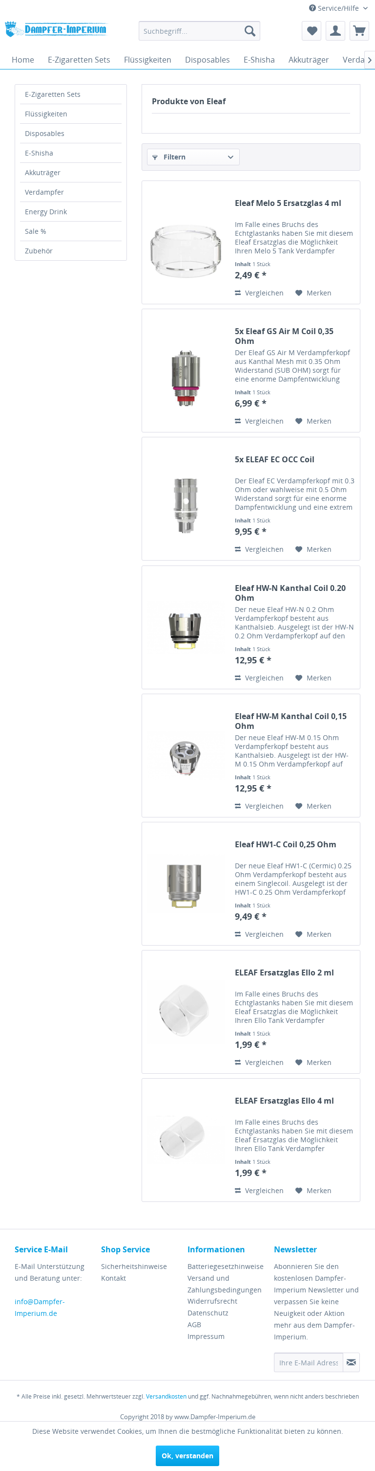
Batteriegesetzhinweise (226, 1266)
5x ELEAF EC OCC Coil (274, 459)
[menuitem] (200, 31)
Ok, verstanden (187, 1455)
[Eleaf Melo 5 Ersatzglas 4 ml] (186, 242)
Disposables (44, 133)
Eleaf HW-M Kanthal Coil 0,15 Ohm (291, 721)
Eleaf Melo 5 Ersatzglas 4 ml (288, 203)
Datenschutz (208, 1312)
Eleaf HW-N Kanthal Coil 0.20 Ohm (290, 593)
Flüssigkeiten (46, 113)
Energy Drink (46, 211)
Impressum (206, 1336)
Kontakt (113, 1278)
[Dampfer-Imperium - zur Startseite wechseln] (56, 33)
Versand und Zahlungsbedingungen (225, 1283)
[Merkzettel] (311, 31)
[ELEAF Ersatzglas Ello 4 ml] (186, 1140)
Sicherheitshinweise (134, 1266)
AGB (194, 1324)
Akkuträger (43, 172)
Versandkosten (166, 1396)
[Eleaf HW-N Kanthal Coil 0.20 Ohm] (186, 627)
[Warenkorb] (359, 31)
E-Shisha (39, 153)
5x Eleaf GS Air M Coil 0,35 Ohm (284, 336)
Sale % (35, 231)
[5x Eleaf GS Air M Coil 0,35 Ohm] (186, 370)
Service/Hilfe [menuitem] (338, 8)
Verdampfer (44, 192)
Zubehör (39, 250)
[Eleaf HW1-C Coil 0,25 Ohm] (186, 883)
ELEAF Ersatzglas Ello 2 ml (284, 973)
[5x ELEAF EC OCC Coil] (186, 498)
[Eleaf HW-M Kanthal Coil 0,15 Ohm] (186, 755)
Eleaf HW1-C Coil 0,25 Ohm (285, 844)
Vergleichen (263, 292)
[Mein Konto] (335, 31)
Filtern (174, 156)
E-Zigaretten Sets (53, 94)
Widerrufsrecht (212, 1301)
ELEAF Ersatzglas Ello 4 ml (284, 1101)
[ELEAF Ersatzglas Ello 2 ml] (186, 1011)
